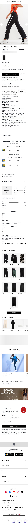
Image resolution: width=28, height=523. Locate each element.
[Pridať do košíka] (23, 40)
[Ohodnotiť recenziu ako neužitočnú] (2, 217)
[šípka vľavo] (1, 24)
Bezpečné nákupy (5, 482)
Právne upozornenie (18, 507)
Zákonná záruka (18, 509)
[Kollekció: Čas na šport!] (13, 363)
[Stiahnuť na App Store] (19, 454)
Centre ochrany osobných (8, 505)
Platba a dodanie (5, 460)
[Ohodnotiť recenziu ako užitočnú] (2, 215)
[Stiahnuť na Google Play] (9, 454)
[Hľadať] (26, 2)
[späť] (2, 2)
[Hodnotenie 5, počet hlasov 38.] (21, 49)
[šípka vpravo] (26, 24)
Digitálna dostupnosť (6, 507)
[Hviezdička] (11, 212)
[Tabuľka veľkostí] (25, 66)
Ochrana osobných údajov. (13, 434)
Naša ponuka (4, 471)
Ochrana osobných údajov (8, 500)
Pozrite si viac (5, 376)
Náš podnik (4, 476)
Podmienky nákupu (6, 503)
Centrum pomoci (5, 465)
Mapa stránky (16, 503)
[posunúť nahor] (14, 444)
